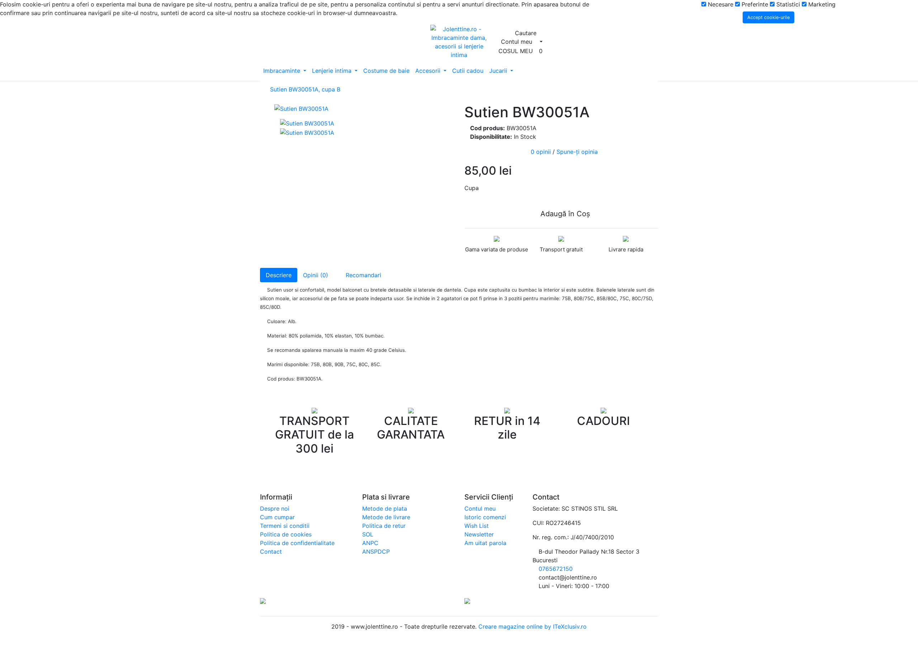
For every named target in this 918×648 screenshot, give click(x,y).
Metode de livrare (386, 517)
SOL (367, 534)
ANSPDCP (376, 551)
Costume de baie (386, 70)
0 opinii (541, 152)
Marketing (821, 4)
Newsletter (479, 534)
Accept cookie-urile (768, 17)
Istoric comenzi (485, 517)
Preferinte (754, 4)
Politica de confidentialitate (297, 543)
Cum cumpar (277, 517)
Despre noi (274, 508)
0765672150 (556, 568)
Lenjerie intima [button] (332, 70)
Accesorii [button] (428, 70)
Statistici (787, 4)
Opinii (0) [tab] (315, 275)
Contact (271, 551)
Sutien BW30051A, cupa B (305, 89)
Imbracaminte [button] (282, 70)
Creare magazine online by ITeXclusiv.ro (532, 626)
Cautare (526, 33)
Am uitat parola (485, 543)
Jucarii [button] (499, 70)
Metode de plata (384, 508)
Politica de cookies (286, 534)
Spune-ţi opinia (577, 152)
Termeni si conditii (284, 525)
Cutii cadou (467, 70)
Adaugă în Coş (564, 213)
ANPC (370, 543)
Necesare (719, 4)
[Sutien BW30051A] (364, 108)
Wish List (476, 525)
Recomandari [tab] (362, 275)
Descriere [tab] (279, 275)
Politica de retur (384, 525)
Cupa (471, 187)
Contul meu (480, 508)
